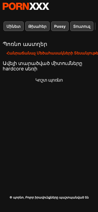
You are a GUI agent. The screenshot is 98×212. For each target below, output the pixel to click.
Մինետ (14, 26)
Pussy (60, 26)
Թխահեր (37, 26)
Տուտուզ (81, 26)
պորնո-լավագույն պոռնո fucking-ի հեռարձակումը (25, 6)
